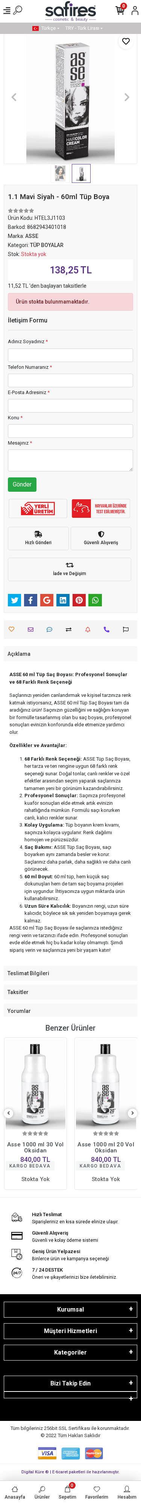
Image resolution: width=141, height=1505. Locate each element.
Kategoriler (70, 1352)
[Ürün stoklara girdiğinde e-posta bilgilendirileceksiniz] (89, 629)
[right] (132, 1113)
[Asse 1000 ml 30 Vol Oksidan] (36, 1084)
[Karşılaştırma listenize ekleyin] (70, 629)
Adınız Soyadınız (28, 341)
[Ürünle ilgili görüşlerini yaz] (51, 629)
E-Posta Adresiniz (29, 392)
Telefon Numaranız (30, 367)
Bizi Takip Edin (70, 1383)
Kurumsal (70, 1309)
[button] (14, 97)
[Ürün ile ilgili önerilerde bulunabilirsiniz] (127, 629)
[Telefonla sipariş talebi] (108, 629)
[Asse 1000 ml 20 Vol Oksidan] (106, 1084)
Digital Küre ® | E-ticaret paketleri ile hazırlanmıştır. (70, 1472)
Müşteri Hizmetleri (70, 1331)
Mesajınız (20, 443)
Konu (15, 417)
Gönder (22, 484)
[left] (8, 1113)
